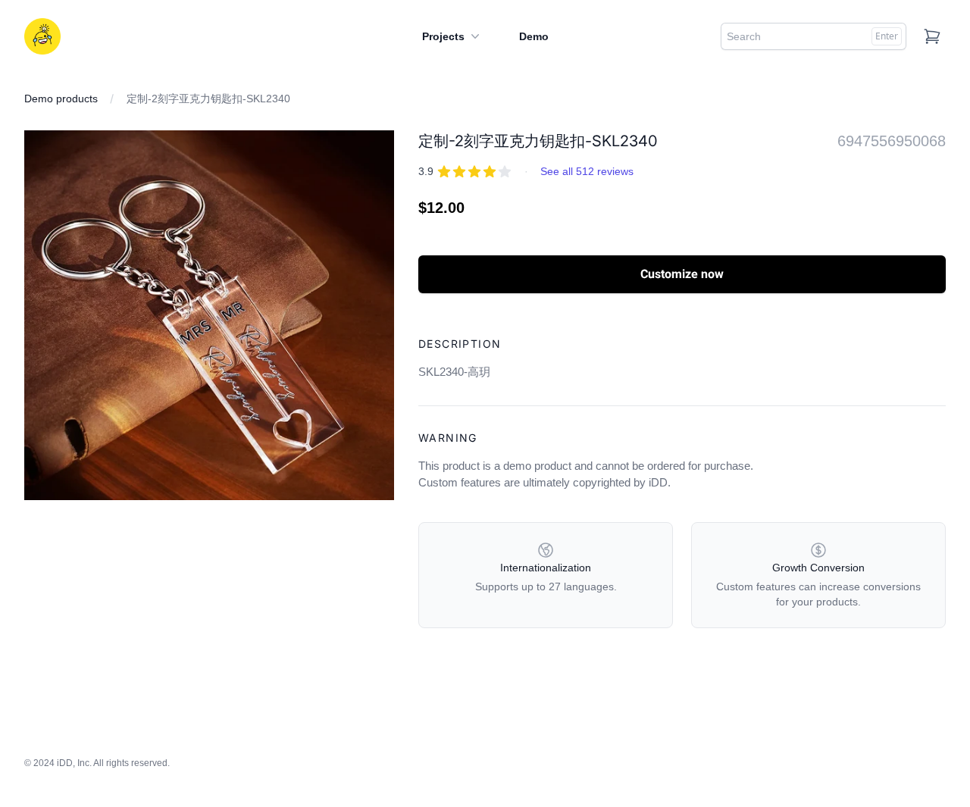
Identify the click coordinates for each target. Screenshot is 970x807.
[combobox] (813, 36)
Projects (443, 36)
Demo (534, 36)
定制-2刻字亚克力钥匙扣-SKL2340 (208, 98)
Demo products (61, 98)
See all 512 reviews (587, 171)
